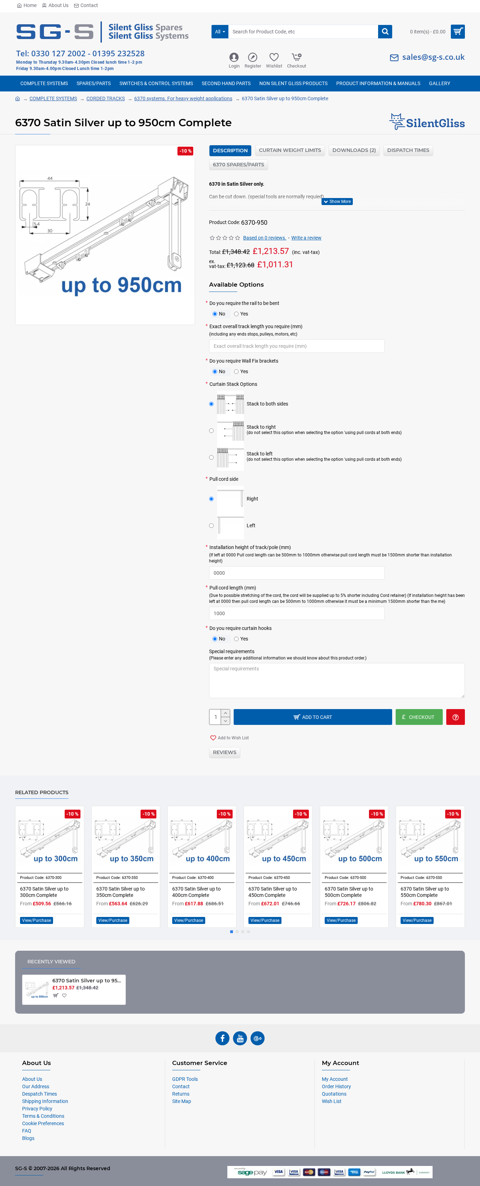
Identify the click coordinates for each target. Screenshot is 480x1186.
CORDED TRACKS (105, 98)
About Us (58, 5)
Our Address (35, 1086)
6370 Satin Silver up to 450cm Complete (272, 892)
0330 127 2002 (58, 53)
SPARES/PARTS (94, 83)
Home (30, 5)
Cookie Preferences (43, 1123)
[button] (231, 931)
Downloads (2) (354, 150)
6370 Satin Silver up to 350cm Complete (120, 892)
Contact (89, 5)
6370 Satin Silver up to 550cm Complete (425, 892)
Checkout (296, 66)
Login (234, 66)
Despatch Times (39, 1094)
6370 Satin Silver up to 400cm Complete (196, 892)
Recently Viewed (51, 961)
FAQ (26, 1131)
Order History (336, 1086)
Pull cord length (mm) (337, 594)
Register (253, 66)
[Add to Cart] (55, 995)
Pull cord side (223, 479)
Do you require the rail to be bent (244, 303)
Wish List (332, 1101)
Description (230, 150)
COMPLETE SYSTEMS (44, 83)
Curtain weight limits (290, 150)
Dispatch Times (408, 150)
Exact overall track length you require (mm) (256, 330)
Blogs (28, 1138)
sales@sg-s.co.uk (433, 56)
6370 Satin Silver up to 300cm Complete (44, 892)
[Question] (455, 717)
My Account (335, 1079)
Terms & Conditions (43, 1116)
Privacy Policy (37, 1108)
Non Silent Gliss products (293, 83)
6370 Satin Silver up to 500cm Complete (349, 892)
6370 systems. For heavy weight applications (183, 98)
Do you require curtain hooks (240, 628)
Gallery (439, 83)
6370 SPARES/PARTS (238, 164)
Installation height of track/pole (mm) (330, 554)
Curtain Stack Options (233, 384)
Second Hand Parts (226, 83)
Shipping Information (45, 1101)
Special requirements (288, 655)
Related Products (42, 793)
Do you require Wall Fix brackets (243, 361)
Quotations (334, 1094)
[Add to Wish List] (65, 995)
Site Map (181, 1101)
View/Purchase (36, 920)
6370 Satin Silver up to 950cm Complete (87, 980)
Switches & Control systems (156, 83)
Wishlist (274, 66)
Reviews (224, 752)
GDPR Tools (185, 1079)
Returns (180, 1094)
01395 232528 (118, 53)
